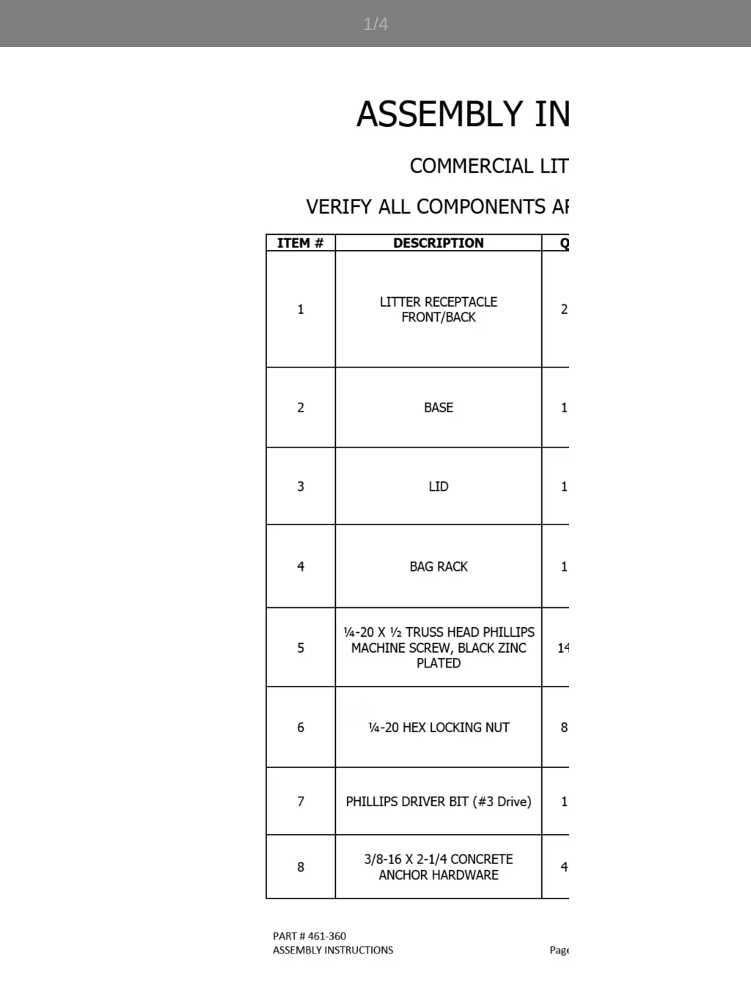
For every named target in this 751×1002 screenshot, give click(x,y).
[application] (375, 501)
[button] (20, 23)
